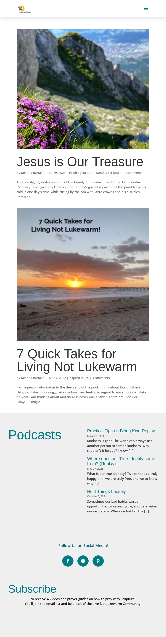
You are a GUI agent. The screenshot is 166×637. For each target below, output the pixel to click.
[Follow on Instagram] (83, 561)
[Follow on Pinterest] (98, 561)
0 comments (133, 173)
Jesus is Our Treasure (80, 161)
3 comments (101, 378)
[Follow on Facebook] (67, 561)
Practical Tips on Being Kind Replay (121, 430)
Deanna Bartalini (33, 173)
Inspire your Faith (81, 173)
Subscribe (32, 589)
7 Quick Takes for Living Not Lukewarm (77, 360)
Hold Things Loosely (106, 491)
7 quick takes (79, 378)
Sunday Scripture (108, 173)
